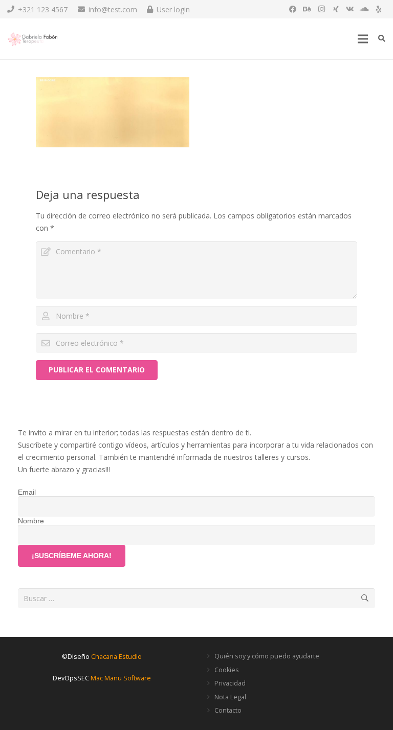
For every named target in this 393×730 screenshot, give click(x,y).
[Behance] (307, 9)
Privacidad (230, 683)
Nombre (31, 521)
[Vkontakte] (350, 9)
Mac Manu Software (121, 678)
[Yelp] (379, 9)
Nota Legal (230, 697)
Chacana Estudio (116, 656)
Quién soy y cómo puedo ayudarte (266, 656)
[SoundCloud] (364, 9)
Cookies (226, 670)
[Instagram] (321, 9)
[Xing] (336, 9)
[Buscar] (381, 39)
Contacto (228, 710)
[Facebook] (293, 9)
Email (27, 492)
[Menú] (363, 39)
